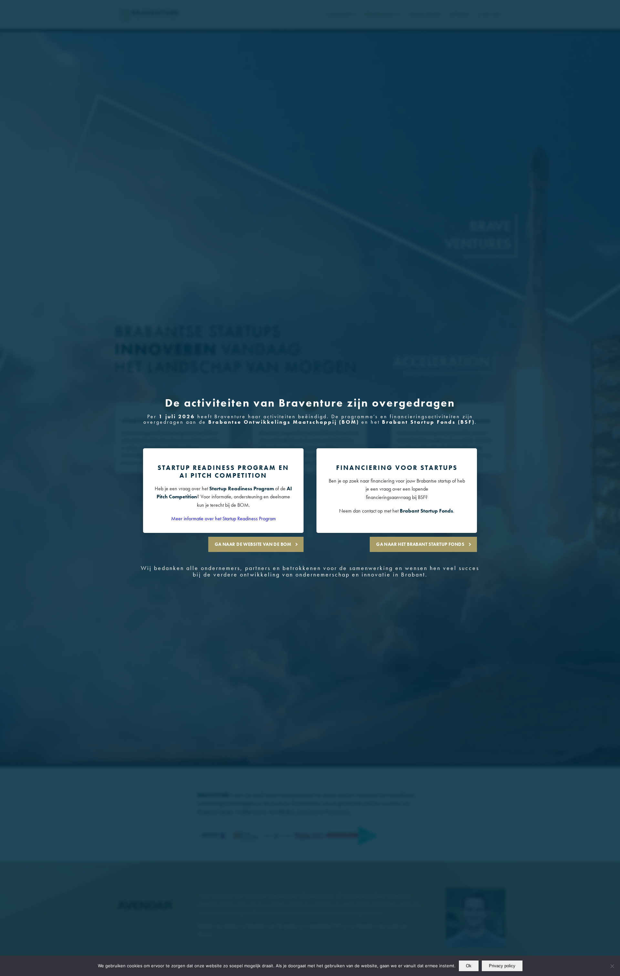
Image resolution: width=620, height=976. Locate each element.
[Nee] (612, 966)
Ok (468, 965)
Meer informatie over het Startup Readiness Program (223, 518)
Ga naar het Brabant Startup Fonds (420, 544)
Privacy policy (502, 965)
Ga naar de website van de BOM (253, 544)
